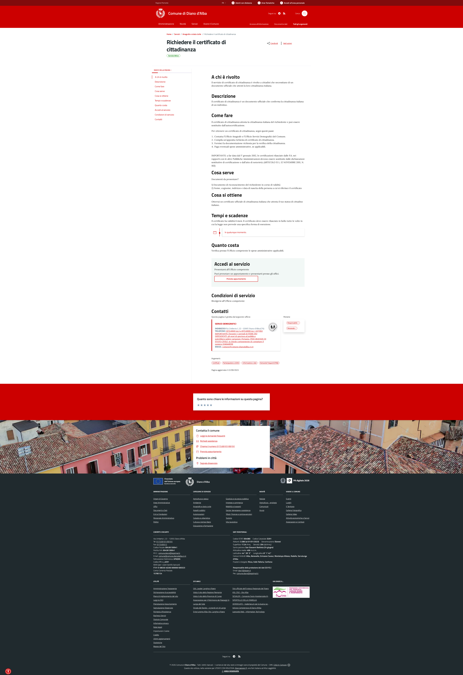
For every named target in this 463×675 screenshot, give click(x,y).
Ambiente (197, 502)
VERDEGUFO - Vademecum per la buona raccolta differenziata (257, 603)
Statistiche (157, 642)
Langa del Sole (199, 603)
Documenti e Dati (160, 510)
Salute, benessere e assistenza (238, 510)
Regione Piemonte (162, 3)
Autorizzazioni (198, 514)
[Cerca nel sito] (304, 13)
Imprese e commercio (234, 502)
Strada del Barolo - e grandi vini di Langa (209, 607)
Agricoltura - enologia (268, 502)
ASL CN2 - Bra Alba (240, 592)
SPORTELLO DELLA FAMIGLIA (244, 600)
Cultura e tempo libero (202, 521)
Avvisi (261, 510)
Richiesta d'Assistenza (162, 611)
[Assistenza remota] (288, 664)
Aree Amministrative (161, 502)
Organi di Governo (160, 498)
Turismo (229, 518)
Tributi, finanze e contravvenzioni (239, 514)
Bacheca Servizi (159, 615)
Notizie (262, 498)
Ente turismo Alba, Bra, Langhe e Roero (209, 611)
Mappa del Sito (159, 646)
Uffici (155, 506)
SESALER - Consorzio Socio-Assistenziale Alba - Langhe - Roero (258, 596)
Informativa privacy (161, 623)
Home (169, 34)
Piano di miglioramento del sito (165, 596)
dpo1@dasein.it (244, 570)
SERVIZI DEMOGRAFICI (225, 323)
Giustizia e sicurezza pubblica (237, 498)
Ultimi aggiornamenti (161, 638)
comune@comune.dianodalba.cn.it (237, 347)
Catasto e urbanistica (201, 518)
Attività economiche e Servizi (297, 518)
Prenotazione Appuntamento (165, 603)
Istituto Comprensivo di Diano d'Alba (246, 607)
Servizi (177, 34)
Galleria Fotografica (293, 510)
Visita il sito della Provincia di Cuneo (207, 596)
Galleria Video (291, 514)
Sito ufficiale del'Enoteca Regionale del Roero (250, 588)
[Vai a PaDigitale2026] (295, 480)
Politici (156, 521)
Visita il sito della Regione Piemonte (207, 592)
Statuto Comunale (160, 619)
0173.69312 (162, 544)
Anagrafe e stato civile (192, 34)
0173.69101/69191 (164, 541)
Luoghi (288, 502)
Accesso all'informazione (259, 24)
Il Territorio (290, 506)
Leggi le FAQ (158, 600)
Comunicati (263, 506)
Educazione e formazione (203, 525)
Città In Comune (280, 664)
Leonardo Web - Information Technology (248, 611)
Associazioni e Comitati (295, 521)
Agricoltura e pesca (200, 498)
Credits (156, 634)
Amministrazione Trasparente (165, 588)
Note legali (157, 627)
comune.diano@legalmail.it (169, 553)
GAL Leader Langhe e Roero (204, 588)
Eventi (288, 498)
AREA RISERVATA (231, 671)
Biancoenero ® (241, 668)
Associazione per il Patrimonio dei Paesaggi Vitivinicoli (214, 600)
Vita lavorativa (231, 521)
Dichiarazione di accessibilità (164, 592)
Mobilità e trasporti (233, 506)
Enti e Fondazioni (160, 514)
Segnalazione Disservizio (163, 607)
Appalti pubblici (199, 510)
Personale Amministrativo (163, 518)
